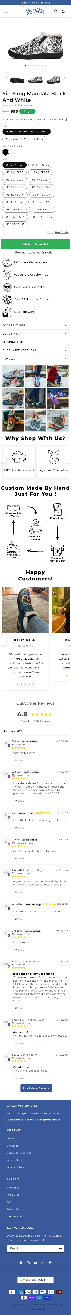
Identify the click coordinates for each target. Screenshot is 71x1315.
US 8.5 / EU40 (15, 194)
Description (12, 333)
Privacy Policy (15, 1209)
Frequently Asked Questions (35, 252)
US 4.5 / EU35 (14, 164)
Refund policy (39, 1304)
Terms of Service (16, 1216)
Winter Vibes (14, 1160)
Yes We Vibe (22, 1304)
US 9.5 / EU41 (14, 202)
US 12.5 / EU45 (15, 224)
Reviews (8, 358)
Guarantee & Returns (19, 350)
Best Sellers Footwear (20, 1153)
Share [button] (20, 760)
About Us (12, 1138)
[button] (6, 11)
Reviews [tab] (9, 731)
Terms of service (37, 1310)
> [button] (36, 1088)
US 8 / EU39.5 (41, 187)
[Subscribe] (60, 1249)
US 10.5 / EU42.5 (16, 209)
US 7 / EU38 (40, 179)
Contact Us (13, 1187)
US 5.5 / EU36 (14, 172)
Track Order (14, 1194)
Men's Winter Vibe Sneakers (24, 139)
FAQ (9, 1202)
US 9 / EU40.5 (42, 194)
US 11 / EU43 (44, 209)
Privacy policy (55, 1304)
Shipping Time (13, 342)
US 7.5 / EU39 (14, 187)
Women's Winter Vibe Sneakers (26, 131)
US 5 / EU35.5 (40, 164)
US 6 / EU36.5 (40, 172)
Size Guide (62, 232)
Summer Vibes (15, 1167)
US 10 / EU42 (40, 202)
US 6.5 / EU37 (14, 179)
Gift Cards (12, 1145)
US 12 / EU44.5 (42, 217)
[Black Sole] (5, 152)
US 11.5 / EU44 (15, 217)
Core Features (13, 325)
